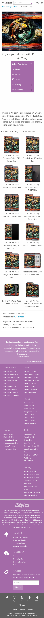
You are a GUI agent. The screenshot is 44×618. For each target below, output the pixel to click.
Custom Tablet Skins (10, 386)
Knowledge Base (18, 559)
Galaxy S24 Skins (29, 403)
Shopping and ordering (21, 537)
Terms (9, 615)
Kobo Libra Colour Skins (32, 446)
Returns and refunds (20, 546)
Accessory (19, 90)
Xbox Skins (27, 483)
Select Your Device (19, 64)
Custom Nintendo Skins (11, 377)
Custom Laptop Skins (11, 375)
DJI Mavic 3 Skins (30, 383)
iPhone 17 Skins (29, 421)
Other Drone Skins (30, 392)
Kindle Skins (28, 440)
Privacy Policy (21, 615)
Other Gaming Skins (30, 495)
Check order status (19, 562)
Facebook (7, 601)
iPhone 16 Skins (29, 418)
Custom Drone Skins (10, 371)
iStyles (3, 7)
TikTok (37, 601)
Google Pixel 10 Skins (31, 412)
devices (19, 317)
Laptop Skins (8, 434)
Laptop (18, 74)
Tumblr (29, 601)
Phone (17, 69)
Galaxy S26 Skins (29, 409)
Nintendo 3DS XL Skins (31, 474)
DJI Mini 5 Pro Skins (30, 389)
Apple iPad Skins (29, 437)
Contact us (16, 565)
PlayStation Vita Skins (31, 480)
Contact (30, 610)
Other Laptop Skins (10, 449)
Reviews (22, 610)
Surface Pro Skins (9, 446)
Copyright (14, 615)
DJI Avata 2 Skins (30, 371)
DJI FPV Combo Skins (31, 375)
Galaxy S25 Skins (29, 406)
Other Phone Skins (30, 424)
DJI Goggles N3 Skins (31, 380)
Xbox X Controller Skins (32, 492)
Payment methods (19, 543)
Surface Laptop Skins (11, 443)
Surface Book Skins (10, 440)
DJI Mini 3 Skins (29, 386)
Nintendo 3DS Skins (30, 471)
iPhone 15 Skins (29, 415)
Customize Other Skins (11, 395)
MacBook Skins (9, 437)
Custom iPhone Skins (11, 392)
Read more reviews (34, 361)
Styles (8, 2)
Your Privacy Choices (31, 615)
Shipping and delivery (20, 540)
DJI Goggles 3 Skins (31, 377)
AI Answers (17, 556)
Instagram (14, 601)
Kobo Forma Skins (30, 443)
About (15, 610)
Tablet (17, 80)
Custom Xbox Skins (10, 389)
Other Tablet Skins (30, 461)
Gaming (18, 85)
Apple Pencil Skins (30, 434)
